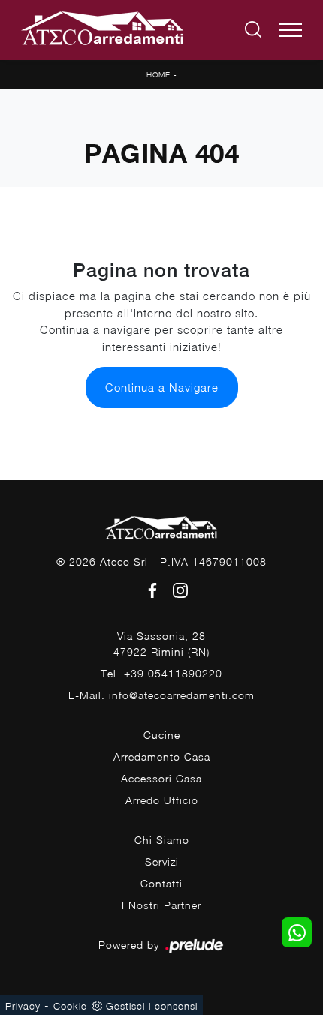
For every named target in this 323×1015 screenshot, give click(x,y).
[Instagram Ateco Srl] (176, 589)
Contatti (161, 883)
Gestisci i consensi (152, 1006)
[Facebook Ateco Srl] (150, 589)
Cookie (70, 1006)
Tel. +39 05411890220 (161, 673)
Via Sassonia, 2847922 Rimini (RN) (161, 643)
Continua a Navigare (162, 387)
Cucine (161, 734)
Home (158, 74)
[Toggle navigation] (290, 30)
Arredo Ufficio (161, 800)
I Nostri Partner (161, 905)
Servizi (162, 861)
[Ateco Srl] (103, 30)
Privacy (23, 1006)
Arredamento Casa (161, 756)
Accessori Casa (161, 778)
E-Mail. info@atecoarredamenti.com (161, 695)
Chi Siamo (161, 839)
